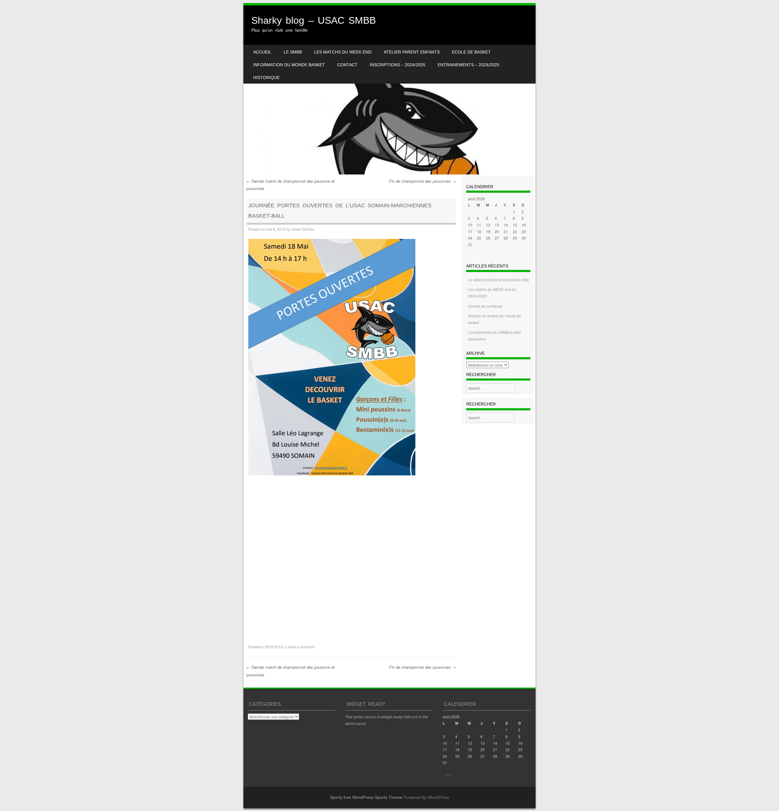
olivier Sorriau (302, 229)
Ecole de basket (471, 52)
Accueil (262, 52)
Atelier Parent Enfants (412, 52)
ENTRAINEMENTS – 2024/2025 (468, 64)
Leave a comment (300, 646)
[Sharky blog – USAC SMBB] (389, 89)
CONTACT (347, 64)
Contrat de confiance (485, 306)
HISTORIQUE (266, 77)
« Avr (472, 256)
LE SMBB (293, 52)
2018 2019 (274, 646)
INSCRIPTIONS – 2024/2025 (397, 64)
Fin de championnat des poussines (422, 181)
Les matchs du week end (343, 52)
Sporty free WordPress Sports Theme (366, 797)
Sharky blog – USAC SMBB (313, 20)
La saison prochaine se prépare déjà (498, 279)
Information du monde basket (289, 64)
